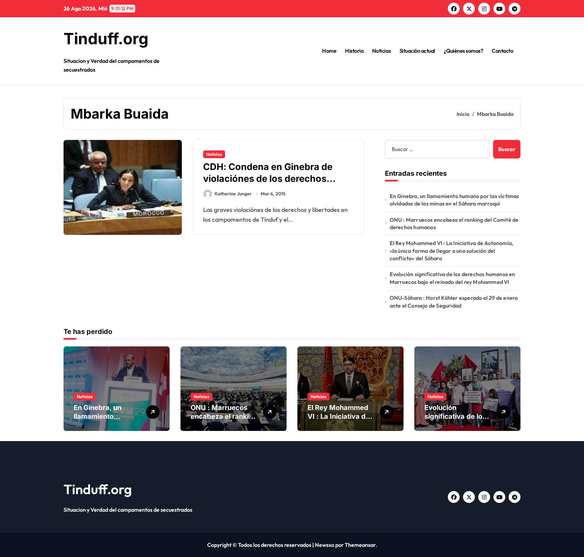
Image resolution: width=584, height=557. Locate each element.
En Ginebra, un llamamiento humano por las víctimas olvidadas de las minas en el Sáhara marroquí (454, 200)
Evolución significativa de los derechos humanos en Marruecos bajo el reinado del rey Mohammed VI (452, 278)
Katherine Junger (233, 194)
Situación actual (417, 50)
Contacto (502, 50)
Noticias (381, 50)
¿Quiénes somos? (463, 50)
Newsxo (324, 544)
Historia (354, 50)
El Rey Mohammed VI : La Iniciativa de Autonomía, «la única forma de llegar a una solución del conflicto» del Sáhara (451, 251)
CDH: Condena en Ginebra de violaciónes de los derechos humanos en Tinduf (268, 178)
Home (329, 50)
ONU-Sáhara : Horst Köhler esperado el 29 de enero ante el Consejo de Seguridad (454, 301)
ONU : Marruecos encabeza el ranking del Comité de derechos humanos (454, 223)
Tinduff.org (106, 38)
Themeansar (360, 544)
